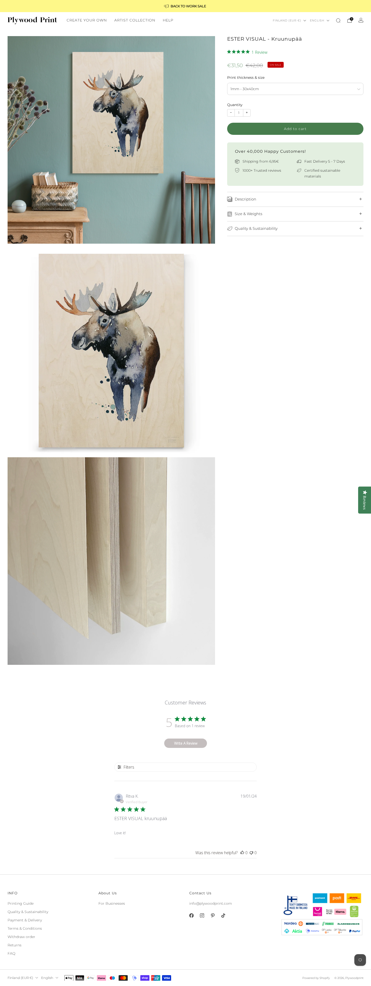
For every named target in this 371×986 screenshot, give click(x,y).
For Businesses (111, 903)
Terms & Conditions (25, 928)
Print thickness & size (245, 77)
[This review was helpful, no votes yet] (242, 852)
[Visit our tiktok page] (223, 915)
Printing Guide (21, 903)
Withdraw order (21, 936)
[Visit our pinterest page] (212, 915)
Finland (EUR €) (287, 20)
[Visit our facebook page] (191, 915)
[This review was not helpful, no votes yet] (251, 852)
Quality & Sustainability (28, 911)
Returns (14, 945)
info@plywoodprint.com (210, 903)
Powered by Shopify (316, 978)
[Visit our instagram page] (202, 915)
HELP (168, 20)
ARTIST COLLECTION (134, 20)
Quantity (235, 105)
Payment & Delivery (25, 920)
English (317, 20)
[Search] (338, 20)
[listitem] (185, 6)
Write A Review (185, 743)
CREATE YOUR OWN (87, 20)
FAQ (11, 953)
